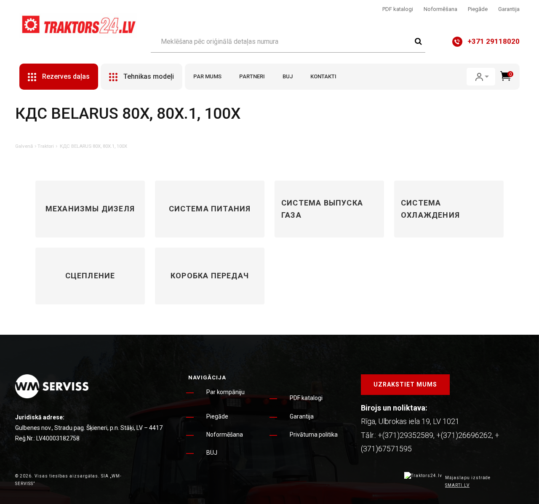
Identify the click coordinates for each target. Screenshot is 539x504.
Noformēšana (440, 9)
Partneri (252, 76)
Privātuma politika (314, 434)
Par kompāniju (225, 392)
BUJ (288, 76)
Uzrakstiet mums (405, 384)
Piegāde (478, 9)
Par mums (207, 76)
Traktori (45, 146)
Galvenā (24, 146)
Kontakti (323, 76)
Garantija (509, 9)
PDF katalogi (397, 9)
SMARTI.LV (457, 485)
